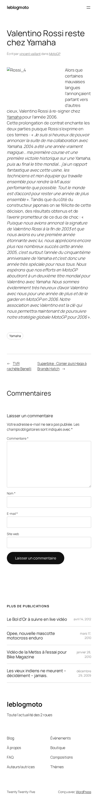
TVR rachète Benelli (19, 366)
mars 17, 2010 (85, 635)
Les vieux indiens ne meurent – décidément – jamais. (36, 673)
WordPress (83, 792)
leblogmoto (17, 7)
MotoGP (54, 54)
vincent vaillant (30, 54)
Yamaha (14, 117)
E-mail (12, 513)
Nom (11, 493)
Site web (13, 534)
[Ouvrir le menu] (88, 7)
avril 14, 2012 (82, 619)
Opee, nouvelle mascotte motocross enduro (31, 635)
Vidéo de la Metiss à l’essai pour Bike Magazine (37, 654)
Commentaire (17, 438)
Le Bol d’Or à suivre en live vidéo (37, 619)
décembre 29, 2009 (84, 673)
